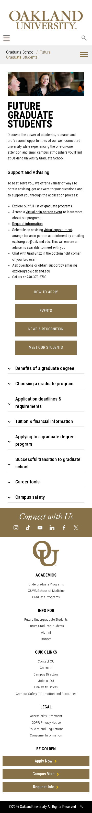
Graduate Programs (46, 597)
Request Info (43, 786)
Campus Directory (46, 674)
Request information (27, 224)
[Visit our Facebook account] (64, 527)
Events (46, 311)
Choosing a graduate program (44, 383)
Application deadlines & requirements (38, 402)
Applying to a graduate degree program (45, 440)
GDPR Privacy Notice (46, 722)
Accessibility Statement (46, 716)
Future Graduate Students (46, 626)
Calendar (46, 668)
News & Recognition (46, 329)
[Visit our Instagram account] (16, 527)
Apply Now (43, 761)
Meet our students (46, 347)
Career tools (27, 482)
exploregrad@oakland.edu (31, 271)
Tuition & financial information (44, 421)
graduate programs (58, 206)
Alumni (46, 632)
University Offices (46, 687)
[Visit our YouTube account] (40, 527)
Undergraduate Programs (46, 584)
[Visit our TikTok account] (28, 527)
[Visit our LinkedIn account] (52, 527)
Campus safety (30, 497)
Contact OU (46, 661)
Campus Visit (43, 773)
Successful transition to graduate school (47, 463)
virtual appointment (58, 230)
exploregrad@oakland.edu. (31, 242)
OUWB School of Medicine (46, 591)
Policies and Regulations (46, 729)
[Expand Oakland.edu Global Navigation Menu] (6, 37)
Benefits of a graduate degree (44, 368)
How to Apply (46, 292)
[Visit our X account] (76, 527)
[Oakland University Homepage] (46, 19)
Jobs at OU (46, 681)
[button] (83, 54)
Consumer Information (46, 735)
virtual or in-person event (44, 212)
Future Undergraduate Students (46, 619)
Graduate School (20, 52)
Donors (46, 639)
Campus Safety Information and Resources (46, 694)
